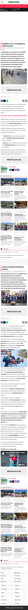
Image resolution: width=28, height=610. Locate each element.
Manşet (2, 188)
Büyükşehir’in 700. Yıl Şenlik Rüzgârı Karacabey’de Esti (19, 239)
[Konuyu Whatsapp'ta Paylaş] (7, 101)
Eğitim (22, 210)
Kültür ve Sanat (22, 233)
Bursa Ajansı (12, 166)
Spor (24, 188)
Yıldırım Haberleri (7, 188)
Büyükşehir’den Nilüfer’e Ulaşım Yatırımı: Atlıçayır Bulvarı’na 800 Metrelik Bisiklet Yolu (6, 238)
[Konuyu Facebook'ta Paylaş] (2, 101)
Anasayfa (3, 47)
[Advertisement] (14, 26)
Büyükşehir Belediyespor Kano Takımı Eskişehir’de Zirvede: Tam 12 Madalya (6, 214)
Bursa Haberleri (9, 47)
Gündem (9, 187)
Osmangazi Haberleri (18, 188)
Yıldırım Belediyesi (5, 326)
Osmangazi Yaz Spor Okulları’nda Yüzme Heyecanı (19, 193)
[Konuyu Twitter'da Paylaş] (4, 101)
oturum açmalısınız (15, 252)
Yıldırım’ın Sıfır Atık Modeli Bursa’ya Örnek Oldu (7, 192)
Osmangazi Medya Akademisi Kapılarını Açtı (20, 215)
